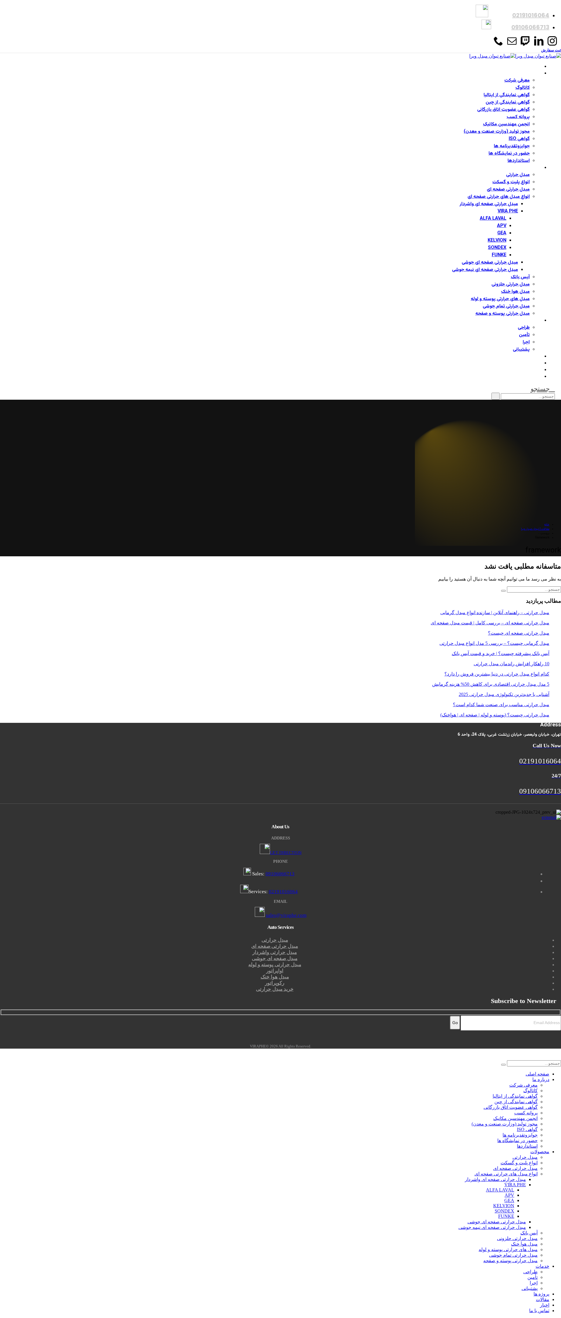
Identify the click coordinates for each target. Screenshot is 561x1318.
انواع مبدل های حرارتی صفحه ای (499, 196)
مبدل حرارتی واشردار (274, 952)
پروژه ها (534, 356)
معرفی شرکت (517, 80)
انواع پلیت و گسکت (511, 182)
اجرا (526, 342)
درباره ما (534, 73)
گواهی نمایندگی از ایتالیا (507, 95)
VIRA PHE (508, 211)
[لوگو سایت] (515, 55)
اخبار (537, 370)
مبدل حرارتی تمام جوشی (506, 306)
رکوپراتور (274, 983)
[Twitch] (525, 43)
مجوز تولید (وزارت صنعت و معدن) (497, 131)
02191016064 (283, 891)
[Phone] (498, 43)
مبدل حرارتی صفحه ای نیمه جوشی (485, 269)
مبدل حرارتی (518, 175)
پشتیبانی (521, 349)
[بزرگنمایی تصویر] (280, 817)
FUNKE (499, 255)
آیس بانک (520, 277)
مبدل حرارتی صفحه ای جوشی (490, 262)
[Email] (512, 43)
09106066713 (280, 874)
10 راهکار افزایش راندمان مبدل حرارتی (511, 663)
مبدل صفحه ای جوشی (274, 958)
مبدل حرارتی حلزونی (510, 284)
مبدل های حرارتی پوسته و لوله (500, 299)
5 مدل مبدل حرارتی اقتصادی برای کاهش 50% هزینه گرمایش (490, 684)
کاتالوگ (522, 87)
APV (501, 226)
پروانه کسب (518, 117)
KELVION (497, 240)
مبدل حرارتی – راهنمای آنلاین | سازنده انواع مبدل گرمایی (494, 612)
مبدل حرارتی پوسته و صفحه (502, 313)
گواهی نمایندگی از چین (508, 102)
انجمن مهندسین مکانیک (506, 124)
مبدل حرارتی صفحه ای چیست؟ (518, 633)
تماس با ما (531, 376)
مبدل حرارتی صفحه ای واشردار (489, 204)
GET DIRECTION (286, 853)
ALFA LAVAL (493, 218)
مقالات (535, 363)
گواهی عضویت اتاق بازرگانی (503, 109)
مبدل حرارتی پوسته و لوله (274, 964)
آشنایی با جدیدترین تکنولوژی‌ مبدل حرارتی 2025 (504, 694)
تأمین (524, 335)
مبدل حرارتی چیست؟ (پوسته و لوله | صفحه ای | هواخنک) (494, 714)
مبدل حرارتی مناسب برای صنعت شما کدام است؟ (501, 704)
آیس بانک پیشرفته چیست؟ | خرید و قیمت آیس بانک (500, 653)
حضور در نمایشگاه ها (509, 153)
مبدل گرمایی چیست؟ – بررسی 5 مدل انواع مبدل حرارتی (494, 643)
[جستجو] (495, 396)
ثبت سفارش (551, 50)
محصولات (532, 167)
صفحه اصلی (530, 66)
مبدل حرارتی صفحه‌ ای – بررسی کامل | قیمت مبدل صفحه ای (490, 622)
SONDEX (497, 248)
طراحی (524, 327)
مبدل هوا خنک (515, 291)
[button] (543, 388)
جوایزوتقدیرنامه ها (512, 146)
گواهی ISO (519, 139)
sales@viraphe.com (286, 915)
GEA (501, 233)
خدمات (535, 320)
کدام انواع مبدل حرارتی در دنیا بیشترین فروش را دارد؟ (496, 673)
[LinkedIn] (538, 43)
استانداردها (519, 160)
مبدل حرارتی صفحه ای (508, 189)
